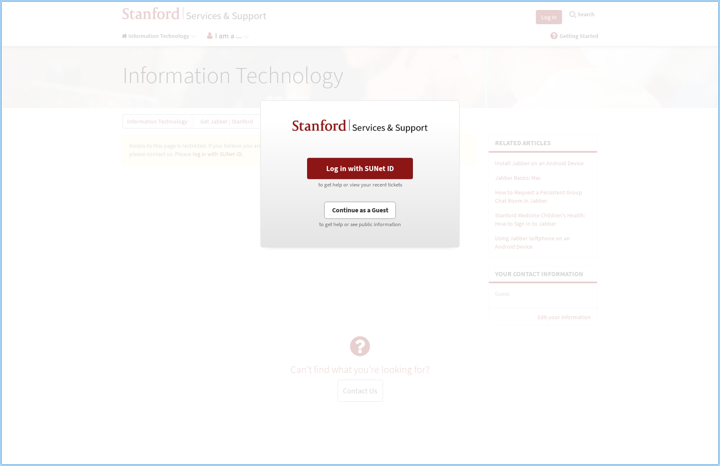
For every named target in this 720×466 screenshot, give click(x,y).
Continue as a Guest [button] (360, 210)
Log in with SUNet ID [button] (360, 168)
